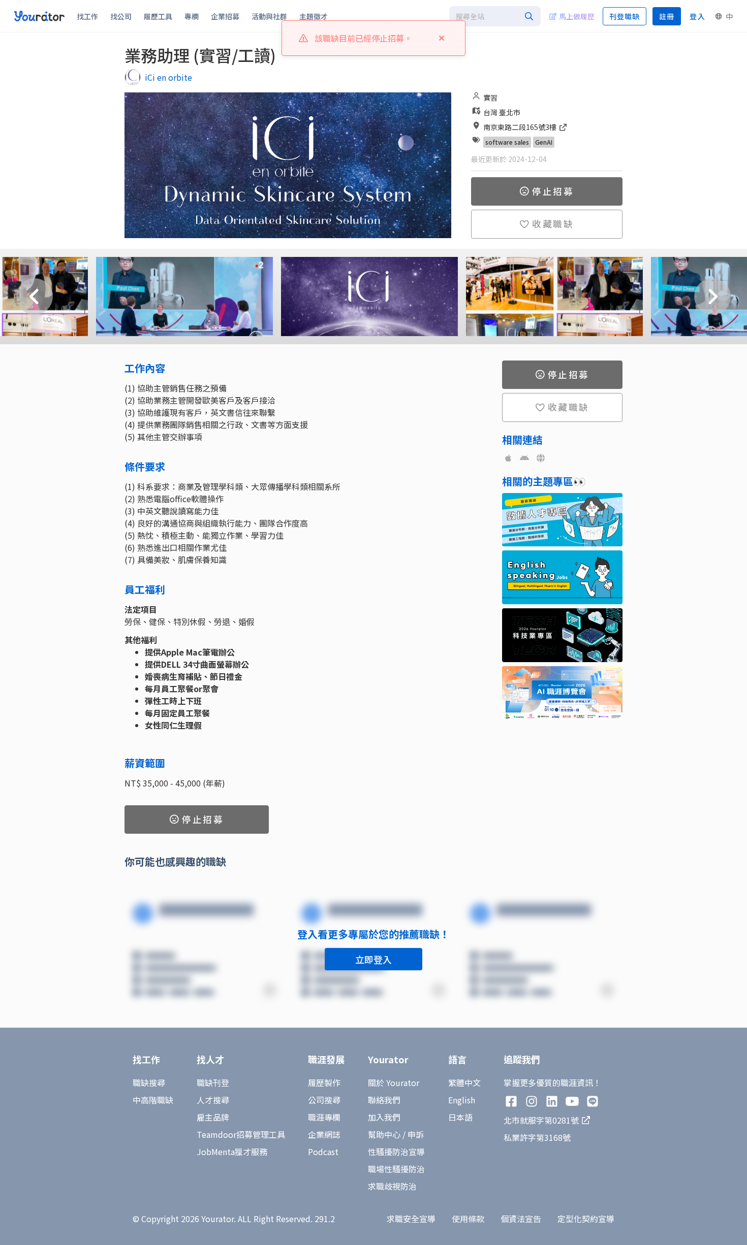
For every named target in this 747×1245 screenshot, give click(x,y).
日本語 (460, 1117)
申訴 (416, 1134)
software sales (507, 142)
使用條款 (468, 1219)
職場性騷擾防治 (396, 1169)
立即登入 (373, 959)
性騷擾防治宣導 (396, 1151)
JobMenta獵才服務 (232, 1151)
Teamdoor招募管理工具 (241, 1134)
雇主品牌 (213, 1117)
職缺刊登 (213, 1082)
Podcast (323, 1151)
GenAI (543, 142)
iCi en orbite (168, 77)
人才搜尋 (213, 1100)
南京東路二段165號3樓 (520, 127)
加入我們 (384, 1117)
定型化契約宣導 (585, 1219)
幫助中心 (384, 1134)
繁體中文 (464, 1082)
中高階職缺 (153, 1100)
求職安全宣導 (411, 1219)
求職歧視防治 (392, 1186)
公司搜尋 (324, 1100)
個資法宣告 (521, 1219)
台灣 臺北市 (501, 112)
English (461, 1100)
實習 (490, 97)
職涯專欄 (324, 1117)
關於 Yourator (393, 1082)
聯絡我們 (384, 1100)
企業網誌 (324, 1134)
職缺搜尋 (149, 1082)
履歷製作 (324, 1082)
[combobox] (495, 16)
